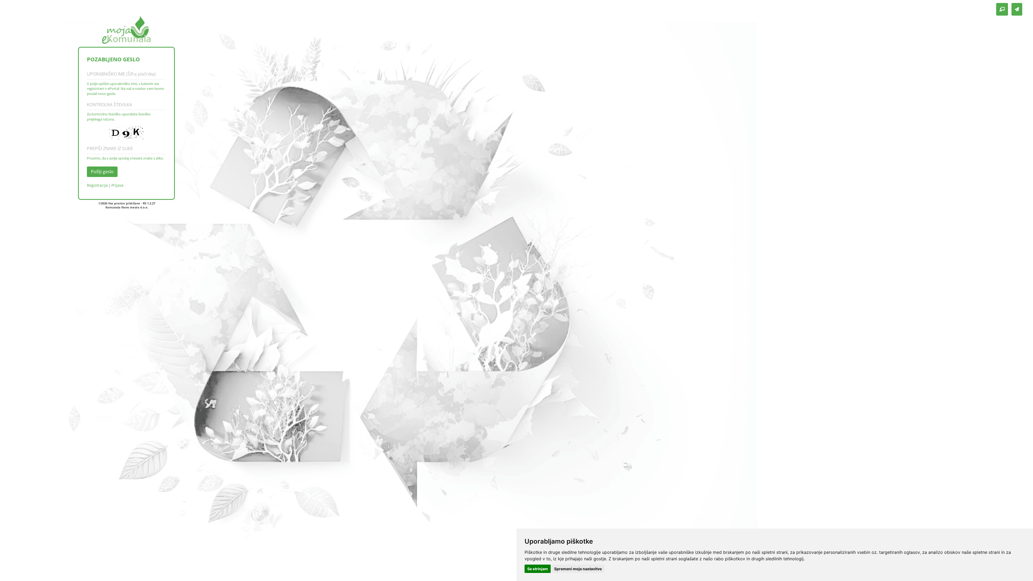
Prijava (117, 185)
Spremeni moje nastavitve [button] (578, 568)
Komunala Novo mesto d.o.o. (126, 207)
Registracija (97, 185)
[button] (1002, 9)
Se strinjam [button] (537, 568)
